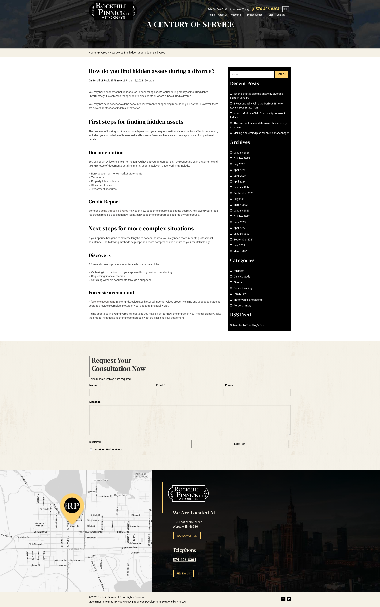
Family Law (240, 293)
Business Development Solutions (153, 601)
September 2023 (243, 193)
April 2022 (239, 227)
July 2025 (239, 164)
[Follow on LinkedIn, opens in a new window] (289, 599)
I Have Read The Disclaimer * (108, 449)
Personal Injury (242, 305)
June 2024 (240, 175)
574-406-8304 (267, 9)
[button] (377, 585)
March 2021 (241, 251)
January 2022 (242, 233)
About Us (223, 15)
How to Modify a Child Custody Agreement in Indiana (258, 115)
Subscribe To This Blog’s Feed (247, 325)
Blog (271, 15)
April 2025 (239, 170)
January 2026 (242, 152)
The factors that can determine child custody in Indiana (258, 125)
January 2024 (242, 187)
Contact (281, 15)
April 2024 (239, 181)
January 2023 (242, 210)
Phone (229, 385)
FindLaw (181, 601)
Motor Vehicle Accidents (248, 299)
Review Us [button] (183, 573)
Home (212, 15)
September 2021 (243, 239)
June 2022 (240, 222)
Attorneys (236, 15)
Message (94, 401)
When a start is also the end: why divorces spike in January (256, 95)
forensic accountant (103, 301)
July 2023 (239, 199)
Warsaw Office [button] (187, 535)
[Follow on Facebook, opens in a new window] (283, 599)
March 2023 (241, 204)
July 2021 (239, 245)
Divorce (149, 80)
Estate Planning (243, 288)
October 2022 (242, 216)
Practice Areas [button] (254, 15)
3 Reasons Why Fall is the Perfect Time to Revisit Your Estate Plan (256, 105)
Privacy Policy (123, 601)
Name (93, 385)
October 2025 (242, 158)
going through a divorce (114, 210)
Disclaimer (95, 441)
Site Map (108, 601)
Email (160, 385)
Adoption (239, 270)
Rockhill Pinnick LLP (115, 80)
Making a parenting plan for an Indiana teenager (261, 133)
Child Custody (242, 276)
